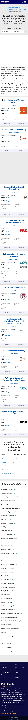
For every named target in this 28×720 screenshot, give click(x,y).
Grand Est (4, 462)
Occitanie (4, 458)
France (25, 9)
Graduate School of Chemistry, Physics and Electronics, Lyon (14, 321)
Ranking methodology (8, 713)
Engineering (17, 7)
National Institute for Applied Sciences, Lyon (14, 221)
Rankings (20, 123)
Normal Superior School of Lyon (14, 412)
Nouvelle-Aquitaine (7, 469)
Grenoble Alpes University (14, 129)
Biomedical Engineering (9, 9)
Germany (17, 669)
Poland (17, 672)
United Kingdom (19, 667)
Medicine (10, 7)
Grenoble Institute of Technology (14, 188)
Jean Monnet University (14, 351)
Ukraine (17, 674)
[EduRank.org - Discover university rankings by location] (5, 2)
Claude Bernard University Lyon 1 (14, 101)
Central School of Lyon (14, 287)
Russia (17, 679)
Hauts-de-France (6, 473)
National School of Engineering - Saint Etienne (14, 379)
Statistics (6, 123)
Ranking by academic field (14, 28)
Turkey (17, 677)
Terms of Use (9, 719)
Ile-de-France (5, 466)
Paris (2, 679)
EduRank (21, 24)
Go (25, 31)
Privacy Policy (18, 719)
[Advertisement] (14, 51)
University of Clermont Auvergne (14, 255)
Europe (19, 9)
